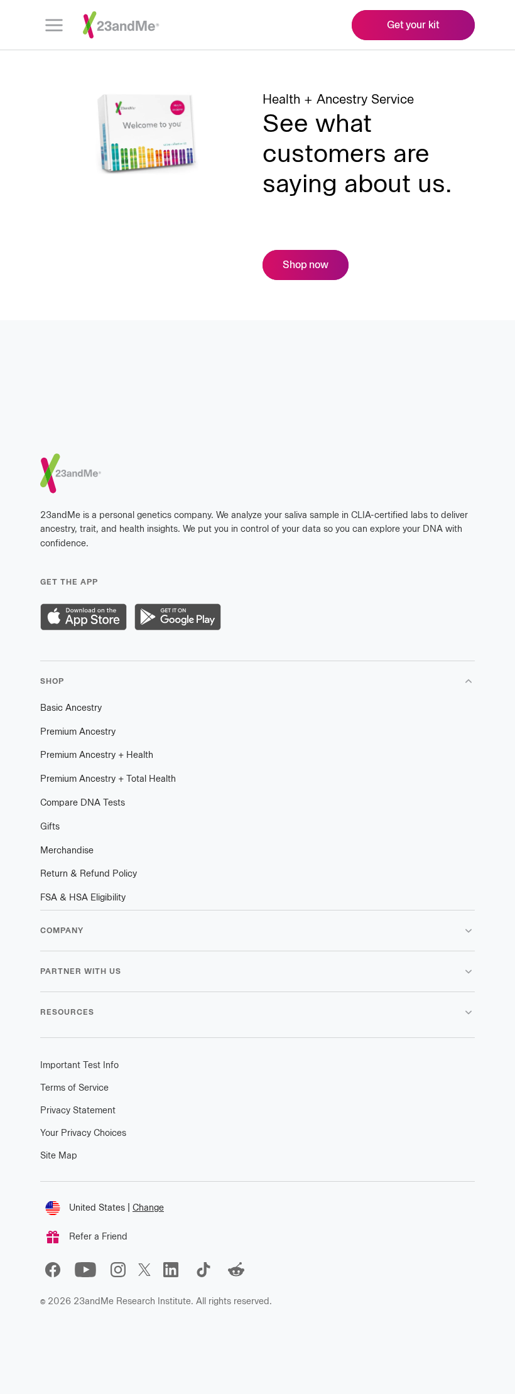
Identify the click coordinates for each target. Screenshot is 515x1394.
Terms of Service (74, 1088)
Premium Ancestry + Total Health (108, 779)
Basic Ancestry (71, 708)
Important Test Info (79, 1065)
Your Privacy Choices (83, 1133)
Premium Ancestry (78, 732)
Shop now (316, 265)
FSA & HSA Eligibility (83, 897)
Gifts (50, 826)
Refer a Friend (98, 1236)
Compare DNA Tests (82, 802)
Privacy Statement (78, 1110)
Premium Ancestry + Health (96, 755)
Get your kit (413, 25)
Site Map (58, 1155)
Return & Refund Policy (88, 873)
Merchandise (67, 850)
